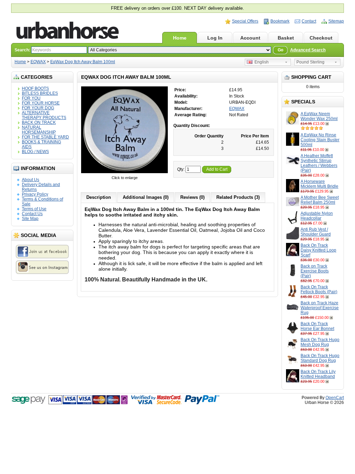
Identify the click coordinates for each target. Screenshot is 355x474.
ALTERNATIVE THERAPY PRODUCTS (44, 115)
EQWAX (38, 61)
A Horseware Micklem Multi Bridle (319, 184)
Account (250, 38)
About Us (30, 179)
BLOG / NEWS (35, 151)
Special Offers (245, 21)
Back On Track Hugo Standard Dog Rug (320, 358)
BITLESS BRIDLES (40, 93)
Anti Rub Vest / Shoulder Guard (316, 232)
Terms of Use (34, 208)
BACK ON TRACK (39, 122)
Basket (286, 38)
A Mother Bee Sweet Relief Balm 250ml (320, 200)
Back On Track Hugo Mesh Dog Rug (320, 342)
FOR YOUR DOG (38, 107)
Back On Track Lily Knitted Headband (318, 374)
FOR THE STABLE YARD (45, 137)
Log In (215, 38)
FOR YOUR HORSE (41, 103)
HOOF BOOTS (35, 88)
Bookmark (279, 21)
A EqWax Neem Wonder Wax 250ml (319, 116)
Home (180, 38)
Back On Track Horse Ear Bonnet (317, 326)
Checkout (321, 38)
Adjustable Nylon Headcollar (317, 216)
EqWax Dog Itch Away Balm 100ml (82, 61)
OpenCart (335, 397)
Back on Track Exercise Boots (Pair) (315, 271)
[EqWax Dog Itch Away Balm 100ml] (124, 172)
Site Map (30, 218)
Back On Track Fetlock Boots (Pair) (319, 289)
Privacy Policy (35, 194)
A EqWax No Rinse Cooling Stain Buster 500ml (320, 140)
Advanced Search (308, 50)
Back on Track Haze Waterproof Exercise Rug (320, 308)
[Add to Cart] (328, 123)
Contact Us (32, 213)
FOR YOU (31, 98)
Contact (309, 21)
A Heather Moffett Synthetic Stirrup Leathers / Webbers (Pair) (319, 163)
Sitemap (336, 21)
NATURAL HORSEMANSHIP (39, 130)
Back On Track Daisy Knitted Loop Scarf (318, 250)
